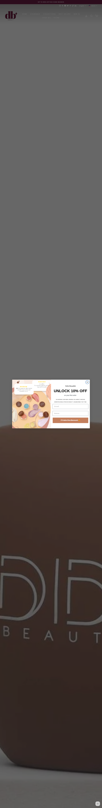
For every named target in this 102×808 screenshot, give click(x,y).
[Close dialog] (87, 382)
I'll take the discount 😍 (70, 420)
